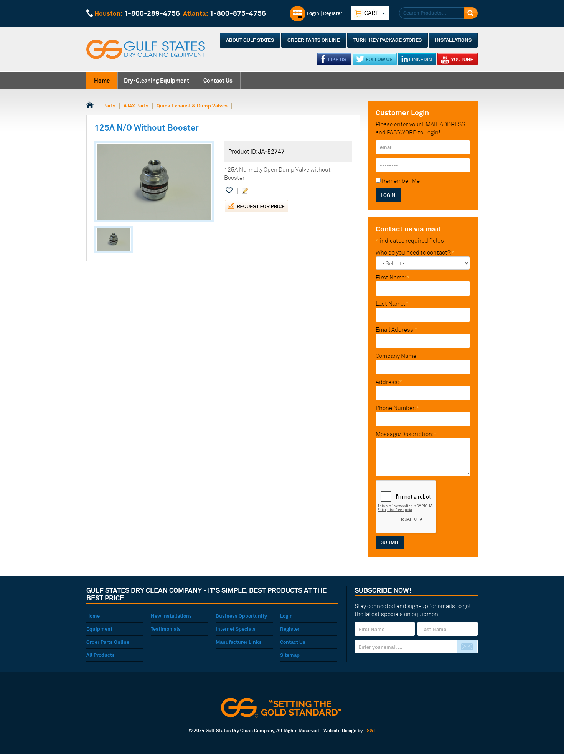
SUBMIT (390, 542)
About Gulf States (250, 40)
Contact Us (218, 80)
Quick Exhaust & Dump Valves (192, 106)
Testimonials (166, 629)
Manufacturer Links (239, 642)
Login (312, 13)
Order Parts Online (313, 40)
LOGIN (388, 195)
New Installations (171, 616)
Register (332, 13)
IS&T (370, 730)
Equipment (99, 629)
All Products (100, 655)
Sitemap (290, 655)
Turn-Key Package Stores (387, 40)
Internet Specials (236, 629)
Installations (453, 40)
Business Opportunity (241, 616)
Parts (109, 106)
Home (102, 80)
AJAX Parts (136, 106)
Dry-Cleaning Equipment (156, 80)
